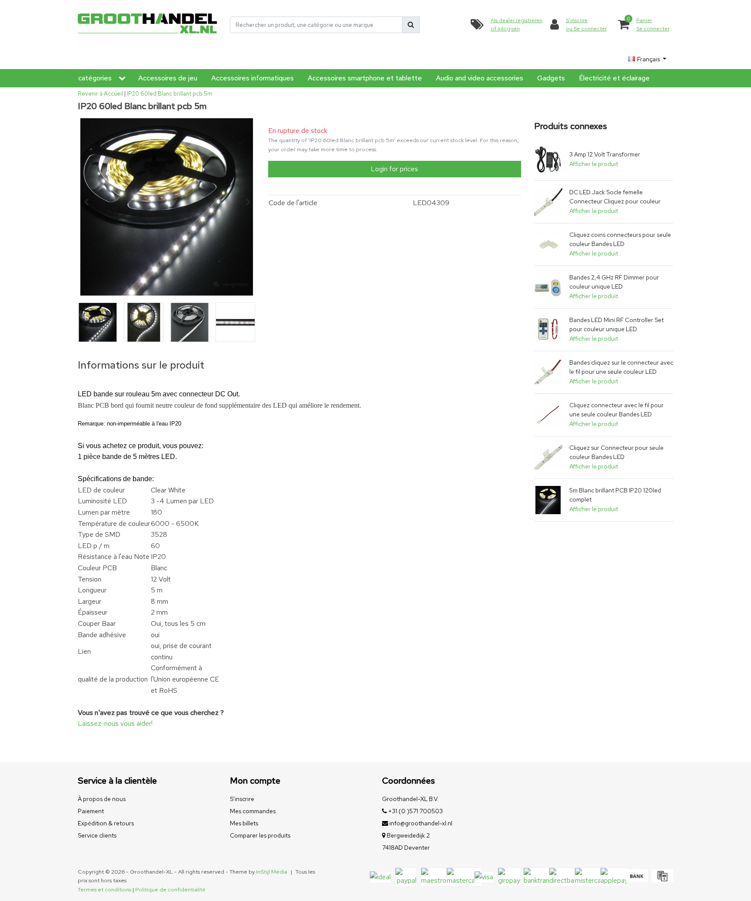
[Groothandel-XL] (147, 25)
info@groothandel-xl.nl (420, 823)
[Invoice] (661, 879)
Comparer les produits (260, 835)
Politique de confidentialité (170, 889)
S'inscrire (242, 799)
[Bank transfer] (636, 879)
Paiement (91, 811)
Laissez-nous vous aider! (115, 723)
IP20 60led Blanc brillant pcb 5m (169, 93)
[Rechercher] (411, 25)
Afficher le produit (593, 164)
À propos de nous (102, 799)
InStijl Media (271, 871)
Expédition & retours (106, 823)
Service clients (97, 835)
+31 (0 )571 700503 (415, 811)
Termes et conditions (104, 889)
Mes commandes (253, 811)
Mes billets (244, 823)
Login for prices (394, 168)
